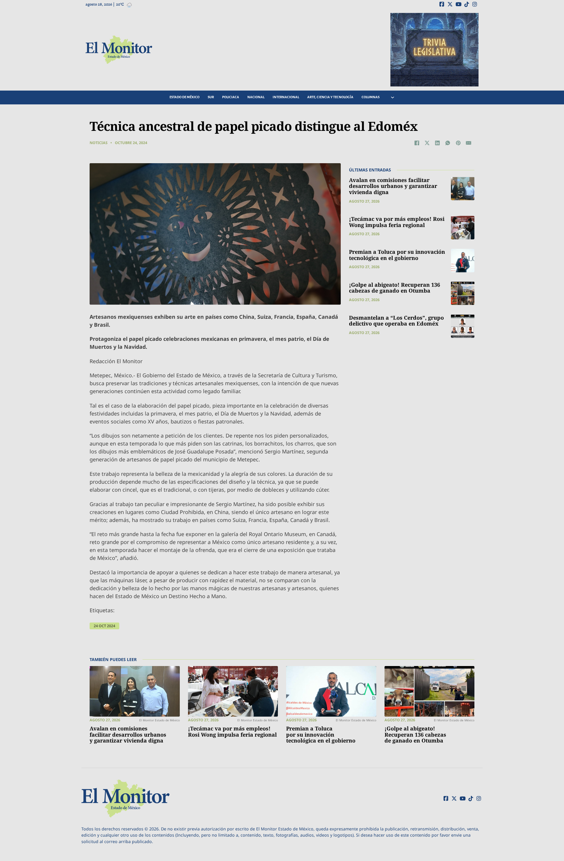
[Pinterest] (458, 143)
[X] (427, 143)
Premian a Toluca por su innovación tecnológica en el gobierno (397, 254)
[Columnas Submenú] (393, 97)
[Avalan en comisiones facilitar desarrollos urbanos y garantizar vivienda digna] (462, 188)
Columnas (371, 97)
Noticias (99, 142)
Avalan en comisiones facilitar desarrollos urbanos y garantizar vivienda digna (393, 185)
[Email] (468, 143)
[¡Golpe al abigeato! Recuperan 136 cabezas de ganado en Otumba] (462, 293)
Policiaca (230, 97)
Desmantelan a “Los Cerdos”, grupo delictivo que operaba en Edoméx (396, 320)
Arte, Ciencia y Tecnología (330, 97)
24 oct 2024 (104, 625)
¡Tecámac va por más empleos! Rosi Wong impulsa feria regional (396, 221)
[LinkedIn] (437, 143)
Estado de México (184, 97)
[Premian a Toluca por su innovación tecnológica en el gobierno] (462, 260)
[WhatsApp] (447, 143)
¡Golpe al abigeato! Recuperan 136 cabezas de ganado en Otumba (394, 287)
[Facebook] (416, 143)
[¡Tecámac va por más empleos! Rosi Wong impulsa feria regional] (462, 227)
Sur (211, 97)
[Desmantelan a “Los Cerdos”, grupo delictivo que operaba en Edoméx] (462, 326)
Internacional (286, 97)
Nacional (255, 97)
